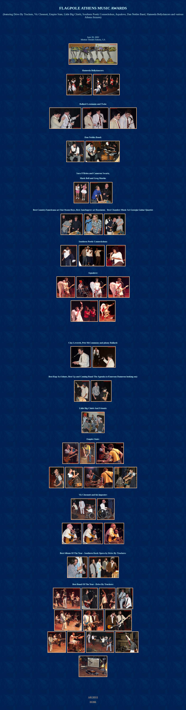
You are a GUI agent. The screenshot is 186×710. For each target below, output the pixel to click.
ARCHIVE (93, 697)
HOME (93, 702)
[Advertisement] (92, 27)
